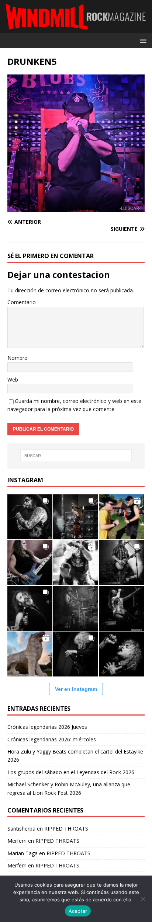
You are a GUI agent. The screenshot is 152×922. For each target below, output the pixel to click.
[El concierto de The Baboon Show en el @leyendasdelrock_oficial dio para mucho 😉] (121, 516)
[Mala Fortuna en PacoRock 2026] (121, 562)
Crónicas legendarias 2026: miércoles (51, 739)
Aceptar (78, 911)
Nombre (17, 357)
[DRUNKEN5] (76, 207)
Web (12, 379)
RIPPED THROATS (66, 828)
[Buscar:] (76, 455)
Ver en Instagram (76, 689)
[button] (142, 40)
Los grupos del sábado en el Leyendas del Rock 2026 (70, 772)
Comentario (21, 302)
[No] (142, 898)
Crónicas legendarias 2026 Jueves (47, 726)
